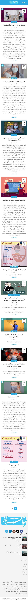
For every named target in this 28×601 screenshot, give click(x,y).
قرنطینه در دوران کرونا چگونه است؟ (14, 25)
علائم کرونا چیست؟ (14, 465)
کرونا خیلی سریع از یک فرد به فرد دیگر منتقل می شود (14, 139)
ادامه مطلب (14, 60)
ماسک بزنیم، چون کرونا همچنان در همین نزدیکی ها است (14, 365)
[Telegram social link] (6, 531)
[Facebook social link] (21, 531)
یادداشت (25, 566)
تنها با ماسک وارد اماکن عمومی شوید (14, 269)
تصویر (18, 295)
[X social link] (17, 531)
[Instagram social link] (14, 531)
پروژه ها (25, 569)
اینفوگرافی (15, 266)
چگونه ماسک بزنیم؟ (14, 397)
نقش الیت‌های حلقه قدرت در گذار (13, 552)
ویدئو (13, 22)
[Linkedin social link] (10, 531)
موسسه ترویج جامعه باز (17, 599)
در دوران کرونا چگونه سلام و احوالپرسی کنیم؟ (14, 335)
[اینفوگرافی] (14, 562)
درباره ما (25, 575)
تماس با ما (24, 572)
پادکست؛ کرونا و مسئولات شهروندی (14, 200)
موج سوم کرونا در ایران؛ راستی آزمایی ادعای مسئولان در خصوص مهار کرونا (14, 300)
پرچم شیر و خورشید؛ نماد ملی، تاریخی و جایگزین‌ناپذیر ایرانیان (12, 538)
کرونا (15, 22)
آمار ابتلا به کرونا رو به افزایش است (14, 81)
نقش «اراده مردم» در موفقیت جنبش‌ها (12, 545)
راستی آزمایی (14, 295)
